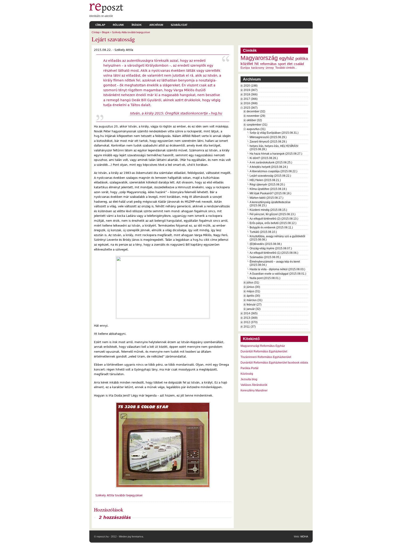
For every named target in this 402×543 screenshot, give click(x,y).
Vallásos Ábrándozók (254, 385)
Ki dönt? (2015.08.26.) (264, 158)
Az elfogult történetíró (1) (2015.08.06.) (274, 252)
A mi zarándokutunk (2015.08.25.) (271, 162)
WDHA (304, 536)
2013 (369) (251, 317)
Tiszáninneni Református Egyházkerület (266, 357)
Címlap (100, 24)
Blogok (106, 32)
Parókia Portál (249, 368)
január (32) (254, 309)
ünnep (270, 67)
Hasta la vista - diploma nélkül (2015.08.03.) (277, 269)
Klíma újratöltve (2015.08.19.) (268, 189)
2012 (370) (251, 322)
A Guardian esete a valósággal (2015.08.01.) (278, 273)
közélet (247, 63)
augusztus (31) (256, 129)
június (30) (253, 287)
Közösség (247, 373)
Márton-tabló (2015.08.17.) (266, 197)
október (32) (254, 120)
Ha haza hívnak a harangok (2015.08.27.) (276, 153)
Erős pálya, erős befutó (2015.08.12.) (273, 223)
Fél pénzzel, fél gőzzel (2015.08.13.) (272, 214)
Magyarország (259, 58)
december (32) (256, 111)
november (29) (256, 115)
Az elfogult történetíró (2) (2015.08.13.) (274, 218)
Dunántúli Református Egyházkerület (264, 351)
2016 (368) (251, 103)
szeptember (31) (257, 124)
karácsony (257, 67)
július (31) (253, 282)
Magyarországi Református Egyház (263, 346)
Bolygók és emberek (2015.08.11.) (271, 227)
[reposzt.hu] (106, 11)
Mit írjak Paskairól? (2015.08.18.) (270, 193)
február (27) (254, 304)
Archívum (156, 24)
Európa (245, 67)
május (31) (253, 291)
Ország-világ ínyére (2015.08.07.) (271, 248)
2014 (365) (251, 313)
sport (282, 64)
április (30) (253, 295)
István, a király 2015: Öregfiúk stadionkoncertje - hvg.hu (176, 113)
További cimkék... (286, 67)
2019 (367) (251, 90)
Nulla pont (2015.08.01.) (265, 278)
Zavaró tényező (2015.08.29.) (268, 141)
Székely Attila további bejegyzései (131, 32)
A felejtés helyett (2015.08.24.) (269, 167)
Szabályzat (179, 24)
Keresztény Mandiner (254, 390)
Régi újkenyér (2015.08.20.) (267, 184)
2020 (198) (251, 85)
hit (257, 63)
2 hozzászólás (115, 517)
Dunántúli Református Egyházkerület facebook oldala (274, 362)
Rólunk (118, 24)
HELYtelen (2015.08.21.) (265, 180)
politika (301, 58)
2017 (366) (251, 99)
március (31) (254, 300)
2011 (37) (250, 326)
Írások (137, 24)
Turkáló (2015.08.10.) (263, 232)
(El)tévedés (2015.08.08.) (266, 244)
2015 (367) (251, 107)
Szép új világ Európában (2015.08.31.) (274, 132)
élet (289, 64)
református (268, 64)
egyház (286, 58)
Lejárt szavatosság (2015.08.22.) (270, 175)
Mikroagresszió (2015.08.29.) (268, 137)
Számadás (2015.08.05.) (265, 257)
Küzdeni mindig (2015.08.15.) (268, 209)
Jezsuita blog (249, 379)
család (299, 64)
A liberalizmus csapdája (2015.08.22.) (273, 171)
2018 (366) (251, 94)
